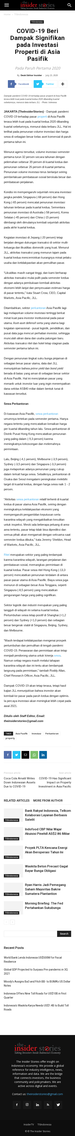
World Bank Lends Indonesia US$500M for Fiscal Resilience (33, 959)
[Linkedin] (37, 1105)
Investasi (36, 733)
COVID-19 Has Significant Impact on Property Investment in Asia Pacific (54, 782)
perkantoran (38, 308)
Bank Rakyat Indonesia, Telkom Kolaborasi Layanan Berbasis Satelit (48, 815)
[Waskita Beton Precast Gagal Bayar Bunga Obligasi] (13, 870)
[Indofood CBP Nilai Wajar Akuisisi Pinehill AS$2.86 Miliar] (13, 833)
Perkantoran (52, 733)
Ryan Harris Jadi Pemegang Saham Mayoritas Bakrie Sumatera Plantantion (45, 889)
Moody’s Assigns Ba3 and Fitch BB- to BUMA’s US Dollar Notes (37, 983)
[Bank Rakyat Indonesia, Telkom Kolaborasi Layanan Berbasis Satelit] (13, 815)
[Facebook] (17, 1105)
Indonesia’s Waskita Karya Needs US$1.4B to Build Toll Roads (36, 1007)
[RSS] (48, 1105)
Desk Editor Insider (31, 75)
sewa (57, 655)
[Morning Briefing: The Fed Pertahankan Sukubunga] (13, 908)
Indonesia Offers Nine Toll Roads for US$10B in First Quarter (35, 995)
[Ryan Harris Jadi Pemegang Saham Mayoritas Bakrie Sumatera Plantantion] (13, 889)
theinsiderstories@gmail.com (45, 1094)
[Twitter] (58, 1105)
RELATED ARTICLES (16, 800)
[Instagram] (27, 1105)
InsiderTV (29, 1124)
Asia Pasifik (22, 733)
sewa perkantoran (47, 413)
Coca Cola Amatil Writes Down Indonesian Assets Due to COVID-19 (19, 782)
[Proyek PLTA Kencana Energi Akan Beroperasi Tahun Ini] (13, 852)
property (10, 738)
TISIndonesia (21, 14)
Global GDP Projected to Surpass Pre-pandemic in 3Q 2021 (36, 971)
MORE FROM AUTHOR (48, 800)
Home (7, 14)
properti (42, 116)
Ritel (6, 554)
